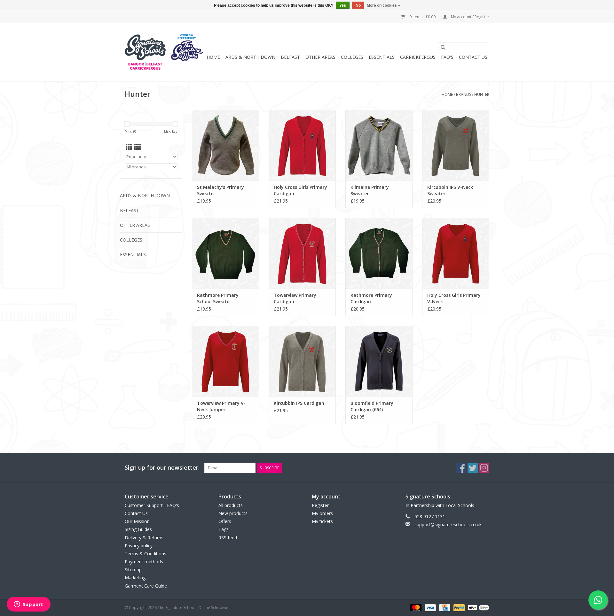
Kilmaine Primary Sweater (369, 190)
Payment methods (144, 561)
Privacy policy (139, 546)
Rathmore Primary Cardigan (371, 298)
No (358, 5)
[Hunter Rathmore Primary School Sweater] (225, 253)
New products (233, 513)
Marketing (135, 577)
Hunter (481, 94)
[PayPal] (458, 607)
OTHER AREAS (320, 57)
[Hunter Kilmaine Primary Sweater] (379, 145)
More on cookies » (383, 5)
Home (213, 57)
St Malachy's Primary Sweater (220, 190)
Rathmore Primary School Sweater (218, 298)
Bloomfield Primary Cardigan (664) (371, 406)
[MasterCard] (415, 607)
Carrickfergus (418, 57)
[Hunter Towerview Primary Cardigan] (302, 253)
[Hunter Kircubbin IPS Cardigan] (302, 361)
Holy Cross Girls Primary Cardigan (300, 190)
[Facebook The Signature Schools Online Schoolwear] (461, 468)
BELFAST (290, 57)
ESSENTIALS (382, 57)
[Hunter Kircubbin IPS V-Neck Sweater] (455, 145)
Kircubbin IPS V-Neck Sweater (450, 190)
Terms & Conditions (145, 554)
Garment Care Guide (146, 586)
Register (320, 505)
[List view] (137, 146)
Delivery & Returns (144, 538)
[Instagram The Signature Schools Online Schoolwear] (484, 468)
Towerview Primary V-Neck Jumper (221, 406)
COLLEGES (352, 57)
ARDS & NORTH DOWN (250, 57)
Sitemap (133, 569)
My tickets (322, 521)
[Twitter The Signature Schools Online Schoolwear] (473, 468)
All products (230, 505)
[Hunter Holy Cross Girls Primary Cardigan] (302, 145)
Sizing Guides (138, 529)
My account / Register (469, 16)
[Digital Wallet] (477, 607)
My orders (322, 513)
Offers (224, 521)
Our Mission (137, 521)
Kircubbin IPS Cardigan (299, 403)
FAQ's (447, 57)
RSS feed (227, 538)
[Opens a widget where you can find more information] (28, 605)
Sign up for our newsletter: (162, 467)
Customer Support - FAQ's (152, 505)
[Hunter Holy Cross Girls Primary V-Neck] (455, 253)
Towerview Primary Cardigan (295, 298)
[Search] (443, 47)
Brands (463, 94)
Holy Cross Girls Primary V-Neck (454, 298)
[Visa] (429, 607)
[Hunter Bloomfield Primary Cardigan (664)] (379, 361)
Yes (342, 5)
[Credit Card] (444, 607)
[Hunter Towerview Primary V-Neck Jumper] (225, 361)
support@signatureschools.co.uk (448, 524)
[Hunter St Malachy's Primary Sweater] (225, 145)
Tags (223, 529)
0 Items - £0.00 (422, 16)
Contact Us (473, 57)
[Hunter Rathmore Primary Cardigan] (379, 253)
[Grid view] (129, 146)
